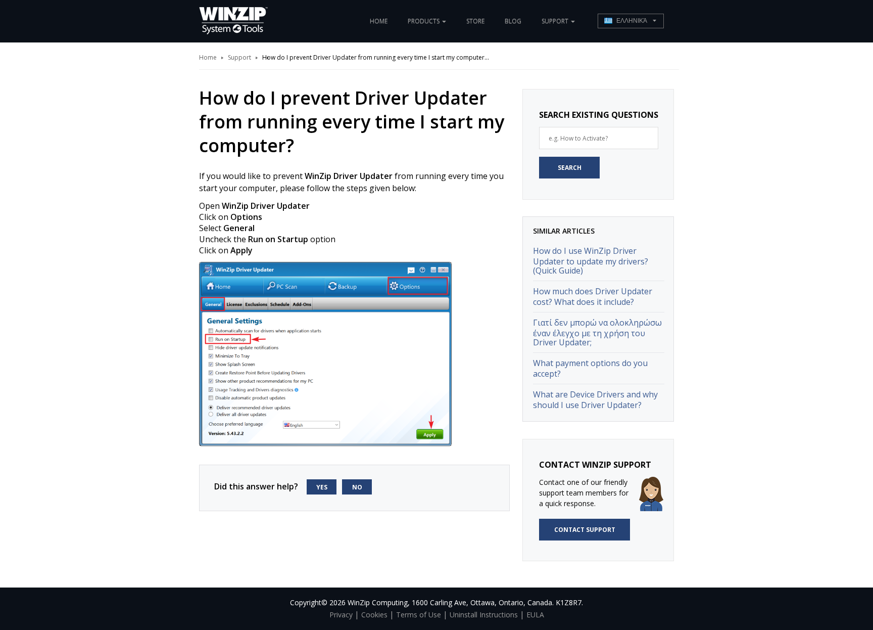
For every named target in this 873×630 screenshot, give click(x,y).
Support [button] (556, 21)
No (357, 487)
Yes (321, 487)
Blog (513, 21)
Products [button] (424, 21)
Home (378, 21)
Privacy (341, 614)
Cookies (374, 614)
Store (475, 21)
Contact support (584, 529)
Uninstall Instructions (484, 614)
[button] (631, 21)
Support (239, 57)
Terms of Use (418, 614)
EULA (535, 614)
